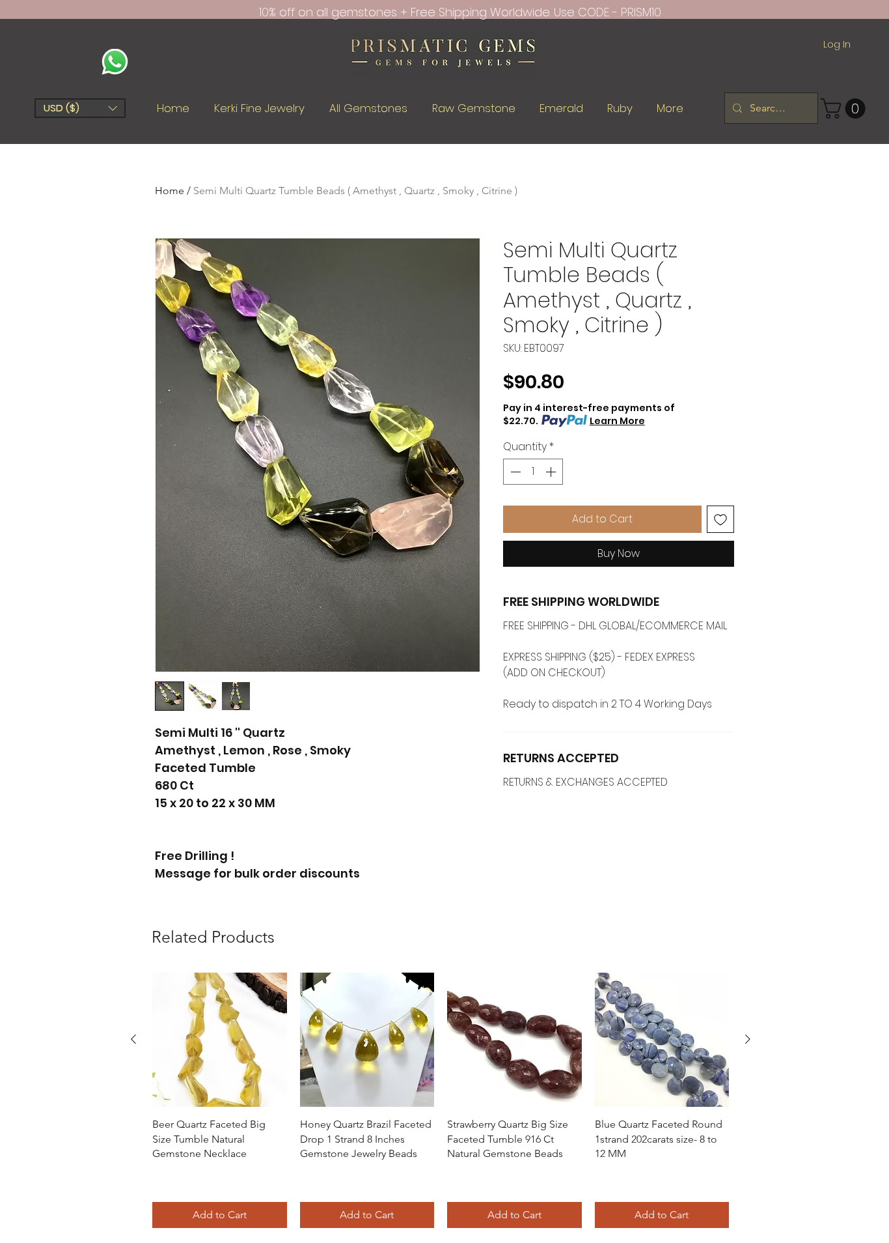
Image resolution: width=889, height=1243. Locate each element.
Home (169, 190)
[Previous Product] (133, 1039)
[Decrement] (514, 471)
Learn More (617, 420)
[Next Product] (748, 1039)
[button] (80, 108)
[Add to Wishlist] (720, 519)
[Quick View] (219, 1040)
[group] (441, 1100)
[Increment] (552, 471)
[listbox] (80, 108)
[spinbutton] (533, 471)
